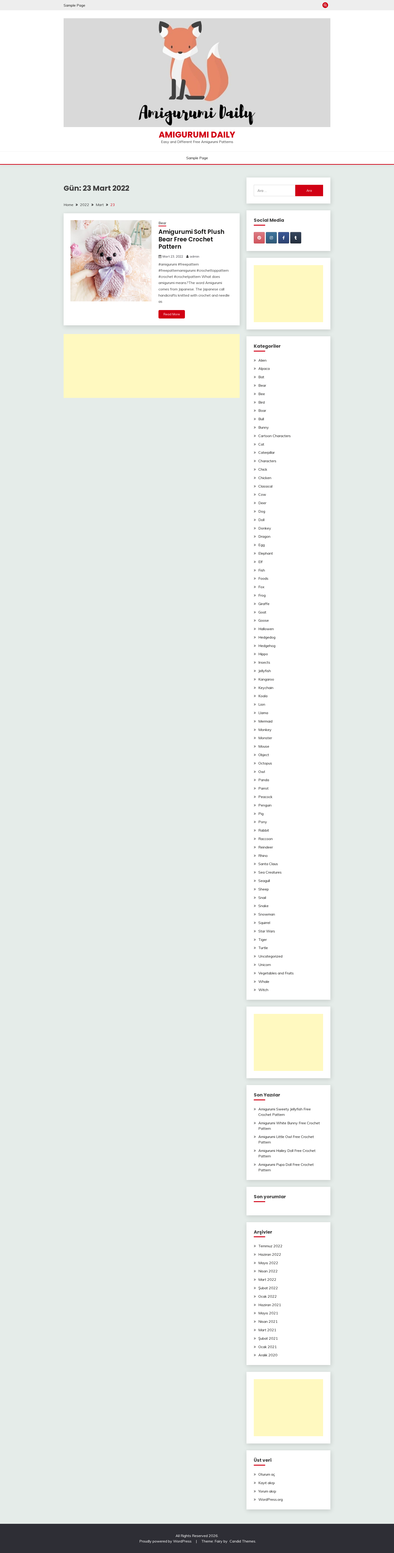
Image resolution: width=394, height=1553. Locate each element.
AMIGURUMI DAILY (197, 135)
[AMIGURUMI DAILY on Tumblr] (295, 237)
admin (194, 256)
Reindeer (265, 847)
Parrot (263, 788)
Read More (171, 314)
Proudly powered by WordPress (165, 1541)
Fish (261, 570)
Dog (261, 511)
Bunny (263, 427)
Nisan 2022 (268, 1271)
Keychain (265, 687)
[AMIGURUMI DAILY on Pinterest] (259, 237)
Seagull (264, 880)
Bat (261, 377)
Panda (263, 780)
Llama (263, 712)
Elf (260, 561)
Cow (262, 494)
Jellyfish (264, 670)
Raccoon (265, 838)
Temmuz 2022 (270, 1246)
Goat (262, 612)
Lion (261, 704)
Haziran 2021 (269, 1304)
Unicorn (264, 964)
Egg (261, 545)
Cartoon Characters (274, 435)
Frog (262, 595)
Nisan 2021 (268, 1321)
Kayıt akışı (266, 1482)
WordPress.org (270, 1499)
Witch (263, 989)
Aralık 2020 (267, 1355)
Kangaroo (266, 679)
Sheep (263, 889)
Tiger (262, 939)
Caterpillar (266, 452)
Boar (262, 410)
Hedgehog (266, 645)
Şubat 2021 (268, 1338)
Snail (262, 897)
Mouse (263, 746)
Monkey (265, 729)
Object (263, 754)
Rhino (263, 855)
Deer (262, 503)
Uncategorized (270, 956)
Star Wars (266, 931)
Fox (261, 587)
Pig (261, 813)
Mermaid (265, 721)
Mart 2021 (267, 1330)
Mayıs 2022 (268, 1263)
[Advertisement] (152, 366)
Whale (263, 981)
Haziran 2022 (269, 1254)
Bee (261, 394)
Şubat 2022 (268, 1288)
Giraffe (264, 603)
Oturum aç (266, 1474)
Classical (265, 486)
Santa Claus (268, 863)
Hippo (263, 654)
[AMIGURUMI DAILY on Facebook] (283, 237)
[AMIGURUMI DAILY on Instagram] (271, 237)
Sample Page (74, 5)
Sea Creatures (270, 872)
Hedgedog (266, 637)
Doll (261, 519)
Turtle (263, 947)
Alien (262, 360)
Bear (162, 223)
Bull (261, 419)
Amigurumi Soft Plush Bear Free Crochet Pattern (191, 239)
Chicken (264, 477)
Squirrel (264, 922)
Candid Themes (242, 1541)
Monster (265, 738)
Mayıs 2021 (268, 1313)
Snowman (266, 914)
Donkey (264, 528)
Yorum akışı (267, 1491)
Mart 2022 (267, 1279)
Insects (264, 662)
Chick (262, 469)
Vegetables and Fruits (276, 973)
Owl (261, 771)
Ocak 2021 (267, 1346)
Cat (261, 444)
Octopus (265, 763)
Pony (262, 822)
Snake (263, 905)
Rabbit (263, 830)
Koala (262, 696)
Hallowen (266, 628)
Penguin (265, 805)
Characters (267, 461)
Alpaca (264, 368)
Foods (263, 578)
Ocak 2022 (267, 1296)
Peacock (265, 796)
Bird (261, 402)
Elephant (265, 553)
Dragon (264, 536)
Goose (263, 620)
